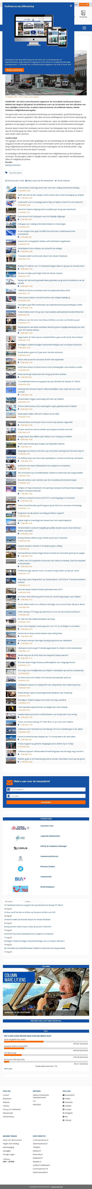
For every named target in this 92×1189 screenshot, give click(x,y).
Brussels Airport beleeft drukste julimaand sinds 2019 (40, 589)
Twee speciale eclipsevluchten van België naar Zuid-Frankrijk (42, 707)
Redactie (6, 1102)
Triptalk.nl (36, 1147)
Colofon (6, 1106)
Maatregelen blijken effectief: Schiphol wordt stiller (38, 414)
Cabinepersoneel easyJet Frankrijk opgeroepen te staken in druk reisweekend (50, 648)
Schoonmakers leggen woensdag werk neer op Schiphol (41, 399)
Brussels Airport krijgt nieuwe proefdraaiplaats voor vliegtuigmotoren (46, 662)
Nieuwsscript (8, 1113)
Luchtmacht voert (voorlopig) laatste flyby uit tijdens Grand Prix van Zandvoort (50, 202)
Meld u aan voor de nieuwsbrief (40, 180)
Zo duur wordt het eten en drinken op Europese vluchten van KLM (45, 429)
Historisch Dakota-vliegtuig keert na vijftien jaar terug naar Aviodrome (47, 209)
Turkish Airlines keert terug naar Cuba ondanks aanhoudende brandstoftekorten (50, 312)
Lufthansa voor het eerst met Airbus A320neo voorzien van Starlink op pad (48, 320)
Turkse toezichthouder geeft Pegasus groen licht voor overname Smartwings (50, 505)
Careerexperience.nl (40, 1169)
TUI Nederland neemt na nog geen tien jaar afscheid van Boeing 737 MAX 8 (49, 381)
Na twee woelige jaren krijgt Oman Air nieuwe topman (40, 273)
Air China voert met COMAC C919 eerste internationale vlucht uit (44, 677)
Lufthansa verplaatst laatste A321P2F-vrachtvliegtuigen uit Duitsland (46, 498)
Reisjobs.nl (37, 1161)
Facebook (68, 1102)
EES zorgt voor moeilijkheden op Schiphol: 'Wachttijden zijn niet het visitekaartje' (51, 670)
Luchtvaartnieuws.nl (40, 1140)
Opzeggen (7, 1151)
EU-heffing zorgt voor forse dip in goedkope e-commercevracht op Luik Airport (50, 458)
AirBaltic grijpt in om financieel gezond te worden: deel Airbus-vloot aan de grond (51, 759)
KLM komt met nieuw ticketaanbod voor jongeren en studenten (44, 465)
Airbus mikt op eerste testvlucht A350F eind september (41, 359)
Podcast (68, 1120)
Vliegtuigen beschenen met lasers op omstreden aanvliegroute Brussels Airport (51, 451)
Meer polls (8, 1068)
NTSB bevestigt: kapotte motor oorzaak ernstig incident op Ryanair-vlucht (48, 570)
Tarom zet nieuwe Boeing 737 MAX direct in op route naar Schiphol (45, 722)
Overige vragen (9, 1154)
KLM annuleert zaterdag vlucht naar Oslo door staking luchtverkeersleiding (48, 187)
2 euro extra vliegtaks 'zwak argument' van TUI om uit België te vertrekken (49, 626)
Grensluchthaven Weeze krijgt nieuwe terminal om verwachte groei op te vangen (51, 553)
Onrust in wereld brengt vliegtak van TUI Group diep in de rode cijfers (47, 736)
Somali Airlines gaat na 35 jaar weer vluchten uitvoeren (40, 352)
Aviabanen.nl (38, 1158)
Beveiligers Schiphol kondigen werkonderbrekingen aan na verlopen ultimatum (50, 344)
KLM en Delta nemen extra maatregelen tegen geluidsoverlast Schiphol (47, 406)
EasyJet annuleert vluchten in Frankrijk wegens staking (40, 546)
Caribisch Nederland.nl (41, 1165)
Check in (83, 5)
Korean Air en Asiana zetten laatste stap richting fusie (40, 633)
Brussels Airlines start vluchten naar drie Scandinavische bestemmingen (47, 480)
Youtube (68, 1109)
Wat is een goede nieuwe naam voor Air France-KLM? (27, 1036)
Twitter (67, 1098)
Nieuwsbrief (69, 1095)
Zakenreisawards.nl (40, 1172)
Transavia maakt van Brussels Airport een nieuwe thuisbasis (42, 256)
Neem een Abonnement (12, 1140)
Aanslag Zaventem (12, 165)
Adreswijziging (8, 1147)
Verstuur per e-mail (16, 180)
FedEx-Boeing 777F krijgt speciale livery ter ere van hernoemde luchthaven (49, 612)
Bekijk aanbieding (14, 70)
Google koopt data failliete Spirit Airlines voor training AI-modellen (45, 436)
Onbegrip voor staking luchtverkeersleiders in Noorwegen (42, 224)
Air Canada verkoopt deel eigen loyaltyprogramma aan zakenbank (45, 640)
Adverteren (7, 1098)
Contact (6, 1095)
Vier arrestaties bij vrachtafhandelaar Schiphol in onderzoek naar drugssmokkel (50, 473)
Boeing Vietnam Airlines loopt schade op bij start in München (42, 538)
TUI (34, 1101)
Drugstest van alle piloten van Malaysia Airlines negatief (41, 513)
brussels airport (15, 173)
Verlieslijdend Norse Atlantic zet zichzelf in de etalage (40, 248)
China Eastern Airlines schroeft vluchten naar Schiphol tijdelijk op (44, 297)
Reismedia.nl (38, 1154)
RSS (66, 1116)
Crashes (27, 901)
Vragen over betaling (11, 1143)
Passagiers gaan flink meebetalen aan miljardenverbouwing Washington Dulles (50, 304)
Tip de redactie (63, 180)
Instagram (69, 1113)
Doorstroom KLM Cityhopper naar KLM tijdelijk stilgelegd (41, 216)
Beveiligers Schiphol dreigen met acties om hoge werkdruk (42, 700)
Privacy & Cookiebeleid (12, 1109)
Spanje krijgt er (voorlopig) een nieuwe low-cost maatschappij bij (44, 520)
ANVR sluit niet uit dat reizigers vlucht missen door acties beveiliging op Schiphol (51, 195)
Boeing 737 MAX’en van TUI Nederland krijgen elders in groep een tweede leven (51, 266)
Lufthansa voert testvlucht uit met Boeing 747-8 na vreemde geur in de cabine (50, 729)
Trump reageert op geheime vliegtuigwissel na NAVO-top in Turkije (45, 743)
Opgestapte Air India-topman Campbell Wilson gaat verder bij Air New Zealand (50, 337)
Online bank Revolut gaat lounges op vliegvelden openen (41, 443)
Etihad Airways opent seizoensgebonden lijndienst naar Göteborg (45, 693)
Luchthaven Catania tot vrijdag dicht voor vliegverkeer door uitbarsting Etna (49, 684)
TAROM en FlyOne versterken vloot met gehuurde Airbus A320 (44, 290)
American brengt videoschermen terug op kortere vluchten (42, 374)
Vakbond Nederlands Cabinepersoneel (41, 1096)
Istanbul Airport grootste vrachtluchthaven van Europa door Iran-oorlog (47, 714)
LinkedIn (68, 1106)
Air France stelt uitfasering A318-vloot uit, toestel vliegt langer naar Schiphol (49, 596)
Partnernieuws (8, 1116)
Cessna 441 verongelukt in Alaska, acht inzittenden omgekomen (44, 241)
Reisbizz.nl (37, 1151)
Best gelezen (9, 901)
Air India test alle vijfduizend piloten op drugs (36, 619)
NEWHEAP (37, 1104)
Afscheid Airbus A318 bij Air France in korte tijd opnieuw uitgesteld (45, 422)
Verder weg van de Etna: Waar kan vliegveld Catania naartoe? (43, 655)
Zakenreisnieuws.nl (40, 1143)
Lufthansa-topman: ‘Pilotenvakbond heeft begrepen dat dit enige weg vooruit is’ (51, 751)
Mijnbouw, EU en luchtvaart (17, 1012)
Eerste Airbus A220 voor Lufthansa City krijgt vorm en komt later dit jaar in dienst (51, 604)
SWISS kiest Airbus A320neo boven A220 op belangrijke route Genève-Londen (50, 367)
